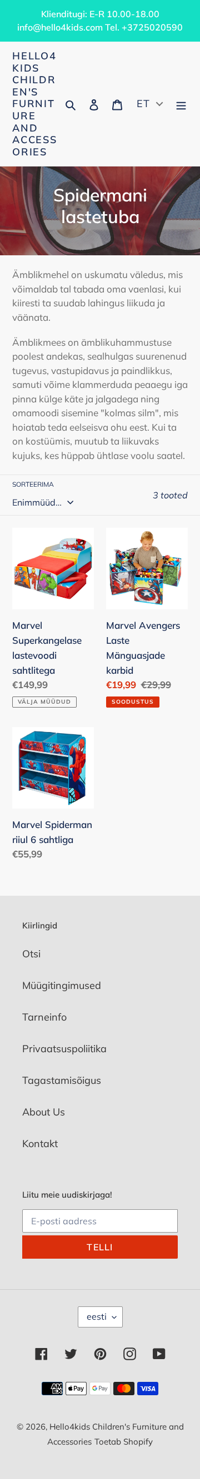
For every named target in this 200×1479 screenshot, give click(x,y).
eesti (97, 1316)
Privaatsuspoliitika (64, 1048)
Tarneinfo (44, 1017)
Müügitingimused (61, 985)
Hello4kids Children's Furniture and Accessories (34, 104)
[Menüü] (181, 104)
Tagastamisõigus (61, 1080)
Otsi (31, 953)
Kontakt (40, 1143)
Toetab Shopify (123, 1441)
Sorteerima (33, 484)
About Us (43, 1112)
